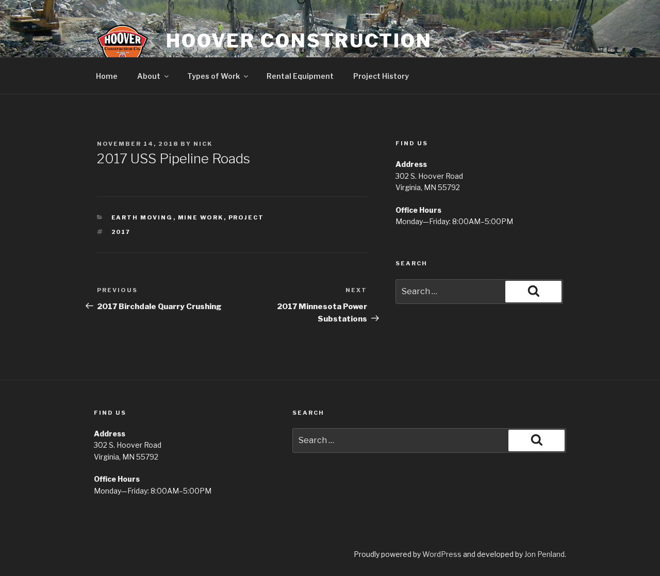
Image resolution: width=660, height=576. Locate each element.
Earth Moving (142, 217)
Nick (202, 143)
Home (107, 76)
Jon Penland (544, 554)
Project (246, 217)
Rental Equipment (300, 76)
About (148, 76)
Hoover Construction (299, 40)
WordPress (441, 554)
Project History (381, 76)
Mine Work (201, 217)
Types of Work (213, 76)
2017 (121, 231)
